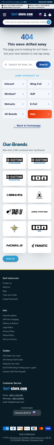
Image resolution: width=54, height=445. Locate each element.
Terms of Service (10, 339)
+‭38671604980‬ (18, 399)
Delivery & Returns (10, 323)
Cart (49, 14)
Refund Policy (8, 335)
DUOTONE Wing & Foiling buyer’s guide (19, 368)
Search (43, 64)
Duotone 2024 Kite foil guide (14, 371)
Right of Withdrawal (27, 434)
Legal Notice (8, 327)
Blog (4, 291)
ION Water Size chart (11, 356)
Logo (22, 15)
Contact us (7, 283)
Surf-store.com (15, 438)
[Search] (49, 22)
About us (6, 287)
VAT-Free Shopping (11, 319)
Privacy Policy (9, 331)
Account (45, 14)
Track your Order (10, 295)
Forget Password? (10, 299)
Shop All (10, 258)
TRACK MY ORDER (45, 2)
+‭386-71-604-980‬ (16, 395)
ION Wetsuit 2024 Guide (13, 360)
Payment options (10, 315)
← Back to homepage (27, 125)
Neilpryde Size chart (11, 364)
